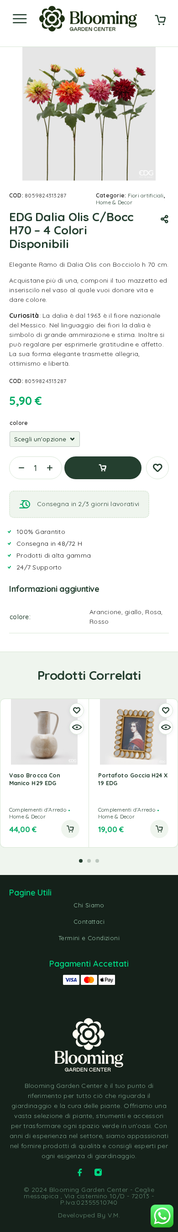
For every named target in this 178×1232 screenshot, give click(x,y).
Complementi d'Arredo (37, 809)
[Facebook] (80, 1172)
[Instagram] (98, 1172)
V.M (113, 1215)
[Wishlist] (157, 467)
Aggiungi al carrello (102, 467)
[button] (70, 829)
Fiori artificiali (146, 195)
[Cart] (160, 21)
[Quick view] (76, 727)
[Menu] (19, 18)
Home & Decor (114, 202)
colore (19, 422)
